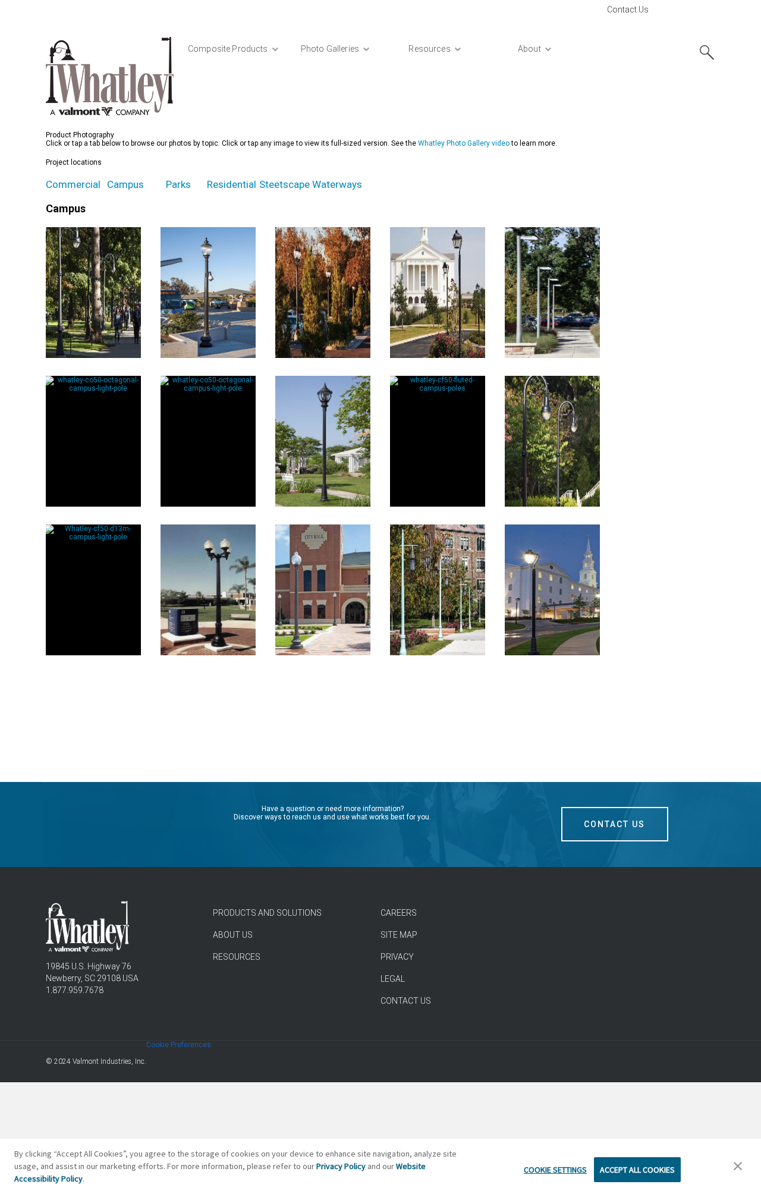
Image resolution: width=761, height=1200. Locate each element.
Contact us (405, 1001)
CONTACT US (614, 824)
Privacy (397, 957)
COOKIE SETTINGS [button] (555, 1169)
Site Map (398, 935)
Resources (236, 957)
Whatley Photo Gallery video (464, 143)
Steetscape (284, 184)
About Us (233, 935)
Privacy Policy (341, 1166)
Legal (392, 979)
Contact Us (628, 9)
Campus (125, 184)
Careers (398, 913)
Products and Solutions (267, 913)
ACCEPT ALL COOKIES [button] (637, 1169)
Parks (178, 184)
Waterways (337, 184)
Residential (231, 184)
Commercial (73, 184)
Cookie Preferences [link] (178, 1045)
